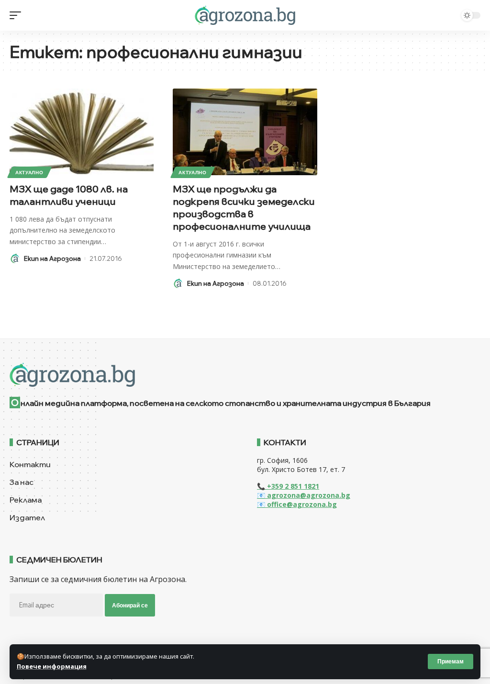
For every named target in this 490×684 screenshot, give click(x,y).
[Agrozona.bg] (245, 15)
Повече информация (52, 666)
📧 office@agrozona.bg (297, 504)
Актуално (29, 172)
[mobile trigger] (18, 15)
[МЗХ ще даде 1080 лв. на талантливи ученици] (82, 132)
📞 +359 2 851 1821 (288, 486)
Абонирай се (130, 605)
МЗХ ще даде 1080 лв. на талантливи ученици (69, 195)
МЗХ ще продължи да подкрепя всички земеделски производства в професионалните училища (244, 207)
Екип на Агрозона (52, 258)
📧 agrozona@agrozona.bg (303, 495)
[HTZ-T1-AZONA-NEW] (245, 375)
